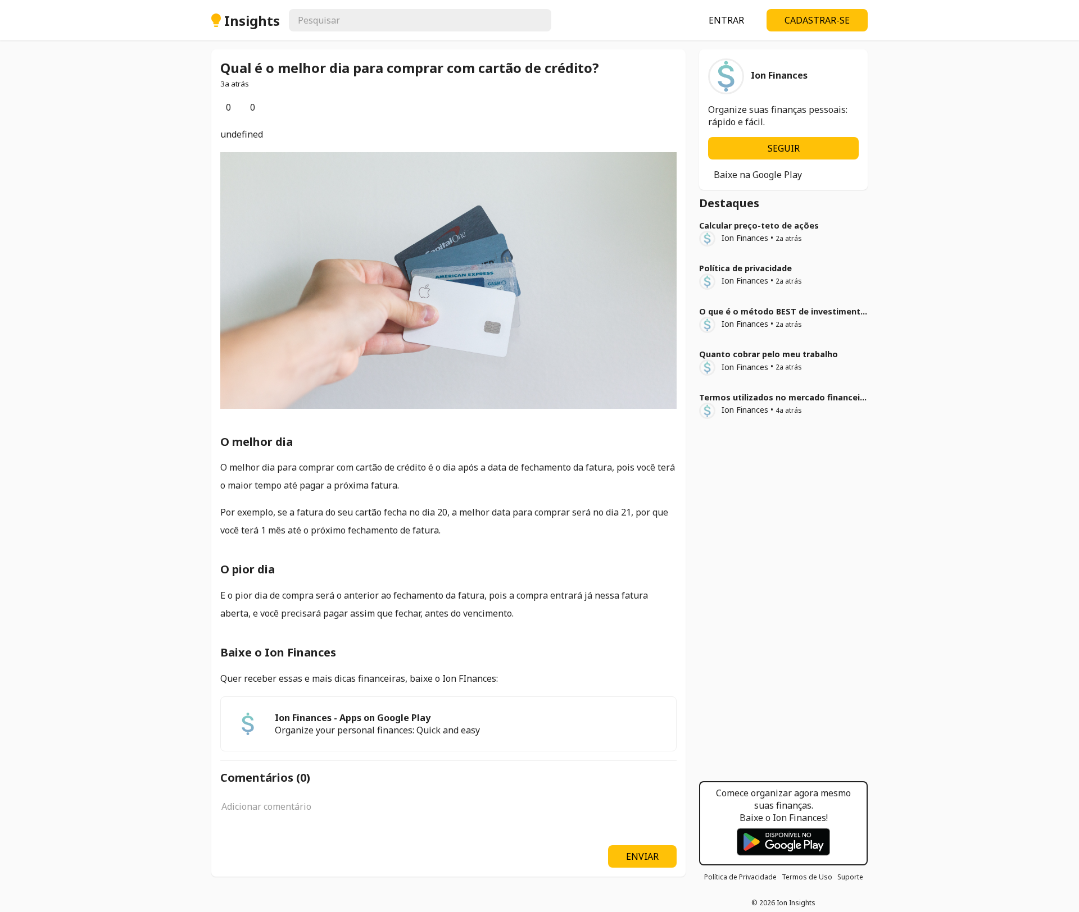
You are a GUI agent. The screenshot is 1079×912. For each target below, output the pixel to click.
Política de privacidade (745, 268)
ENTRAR (726, 20)
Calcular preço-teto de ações (759, 225)
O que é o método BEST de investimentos (785, 311)
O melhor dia (256, 441)
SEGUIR (784, 148)
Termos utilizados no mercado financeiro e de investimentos (824, 397)
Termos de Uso (807, 877)
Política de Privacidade (740, 877)
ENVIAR (642, 856)
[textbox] (448, 813)
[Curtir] (220, 107)
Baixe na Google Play (758, 174)
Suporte (850, 877)
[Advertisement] (783, 603)
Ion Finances (745, 237)
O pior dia (247, 569)
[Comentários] (244, 107)
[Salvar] (268, 107)
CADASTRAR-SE (817, 20)
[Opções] (277, 107)
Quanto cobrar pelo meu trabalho (768, 354)
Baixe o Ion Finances (278, 652)
